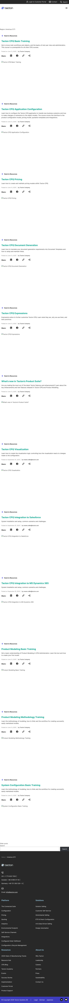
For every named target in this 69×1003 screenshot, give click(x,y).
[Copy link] (23, 56)
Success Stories (6, 977)
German (42, 1000)
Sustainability (40, 977)
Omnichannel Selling (42, 915)
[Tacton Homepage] (7, 8)
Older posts (4, 843)
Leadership (39, 960)
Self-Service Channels (8, 932)
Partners (38, 969)
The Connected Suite (8, 906)
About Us (40, 950)
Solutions (40, 900)
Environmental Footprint (9, 928)
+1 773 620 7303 (10, 876)
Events (3, 973)
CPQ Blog (4, 965)
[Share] (29, 56)
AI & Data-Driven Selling (44, 924)
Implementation (6, 982)
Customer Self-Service (43, 911)
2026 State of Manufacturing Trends (13, 956)
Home (3, 857)
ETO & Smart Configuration (45, 919)
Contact (54, 2)
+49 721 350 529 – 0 (15, 883)
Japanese (50, 1000)
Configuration (6, 911)
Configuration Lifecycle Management (14, 945)
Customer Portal (7, 986)
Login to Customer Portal (37, 2)
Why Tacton (40, 956)
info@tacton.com (12, 892)
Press (37, 973)
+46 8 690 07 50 (13, 880)
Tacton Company (25, 51)
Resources (6, 950)
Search (65, 2)
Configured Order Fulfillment (11, 941)
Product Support (7, 990)
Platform (5, 900)
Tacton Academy (7, 969)
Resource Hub (6, 960)
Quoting (4, 919)
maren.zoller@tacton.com (31, 459)
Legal (36, 1000)
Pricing (3, 915)
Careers (38, 965)
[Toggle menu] (66, 8)
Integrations (5, 937)
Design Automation (42, 928)
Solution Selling (41, 906)
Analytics (4, 924)
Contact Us (39, 982)
